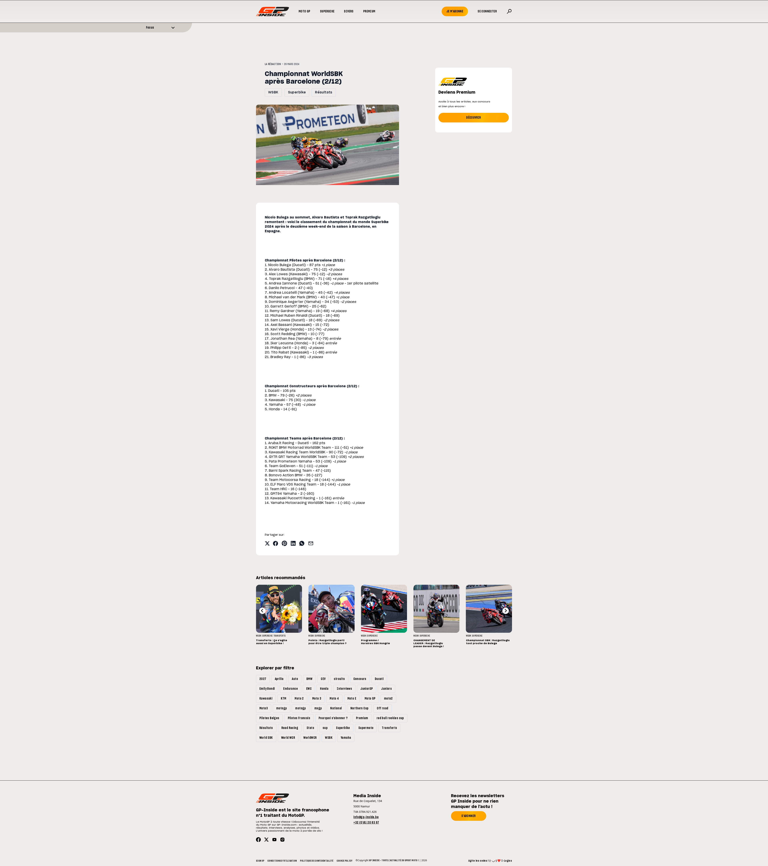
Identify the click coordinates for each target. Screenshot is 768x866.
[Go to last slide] (262, 611)
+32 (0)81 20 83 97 (366, 822)
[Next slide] (505, 611)
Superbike (327, 11)
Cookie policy (344, 861)
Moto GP (304, 11)
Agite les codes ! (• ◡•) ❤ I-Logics (490, 860)
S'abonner (468, 816)
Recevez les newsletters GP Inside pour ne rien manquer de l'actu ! (477, 801)
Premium (369, 11)
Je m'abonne (454, 11)
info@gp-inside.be (366, 817)
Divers (348, 11)
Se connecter (487, 11)
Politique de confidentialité (316, 861)
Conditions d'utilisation (282, 861)
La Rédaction (273, 64)
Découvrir (473, 117)
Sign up (260, 861)
